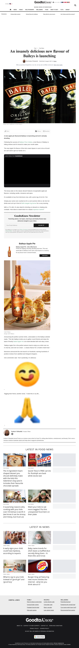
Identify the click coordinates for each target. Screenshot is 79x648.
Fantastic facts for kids (33, 607)
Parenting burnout (65, 602)
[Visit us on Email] (68, 2)
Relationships (29, 9)
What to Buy (54, 9)
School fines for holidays (32, 14)
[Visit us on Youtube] (69, 2)
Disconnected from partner (68, 610)
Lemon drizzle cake (49, 602)
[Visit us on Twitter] (62, 2)
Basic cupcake (48, 607)
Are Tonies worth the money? (68, 14)
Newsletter (47, 131)
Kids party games (31, 610)
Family (21, 9)
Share (8, 131)
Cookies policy (44, 628)
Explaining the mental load (68, 604)
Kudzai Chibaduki (33, 61)
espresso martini (38, 209)
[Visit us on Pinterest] (65, 2)
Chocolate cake (48, 604)
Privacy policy (34, 628)
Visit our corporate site (59, 643)
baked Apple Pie (18, 341)
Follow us (39, 131)
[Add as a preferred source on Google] (39, 637)
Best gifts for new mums (49, 14)
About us (19, 625)
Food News (41, 48)
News (15, 9)
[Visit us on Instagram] (63, 2)
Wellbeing (39, 9)
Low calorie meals (49, 610)
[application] (27, 171)
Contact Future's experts (31, 625)
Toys (61, 9)
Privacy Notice (9, 230)
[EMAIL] (12, 434)
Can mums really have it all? (68, 607)
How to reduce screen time (34, 602)
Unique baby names (15, 14)
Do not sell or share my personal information (39, 631)
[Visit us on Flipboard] (66, 2)
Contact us (44, 625)
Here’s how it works (58, 64)
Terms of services (24, 229)
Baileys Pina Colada (26, 142)
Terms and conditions (55, 625)
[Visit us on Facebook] (61, 2)
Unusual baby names (33, 604)
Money (68, 9)
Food (46, 9)
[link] (9, 251)
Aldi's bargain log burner (28, 203)
